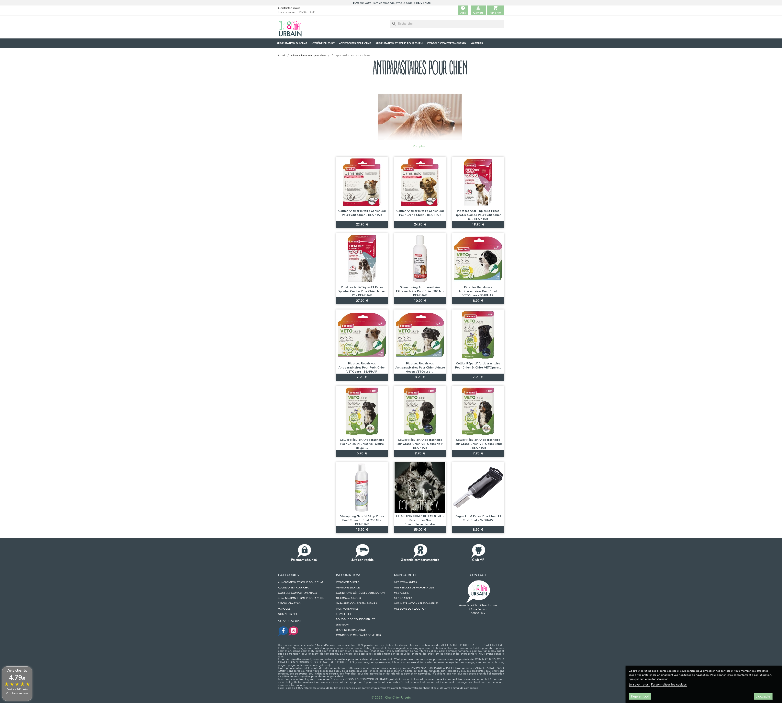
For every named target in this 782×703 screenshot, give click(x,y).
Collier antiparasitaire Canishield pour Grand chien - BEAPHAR (420, 213)
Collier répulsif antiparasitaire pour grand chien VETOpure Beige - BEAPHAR (478, 444)
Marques (284, 609)
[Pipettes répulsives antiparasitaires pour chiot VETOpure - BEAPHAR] (478, 258)
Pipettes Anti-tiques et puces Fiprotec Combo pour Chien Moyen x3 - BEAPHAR (361, 291)
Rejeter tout (640, 696)
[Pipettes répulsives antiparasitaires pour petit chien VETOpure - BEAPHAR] (362, 334)
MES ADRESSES (403, 598)
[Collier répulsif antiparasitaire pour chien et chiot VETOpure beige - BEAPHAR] (362, 411)
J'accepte (763, 696)
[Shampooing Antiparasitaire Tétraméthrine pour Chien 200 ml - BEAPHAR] (420, 258)
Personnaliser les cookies (669, 684)
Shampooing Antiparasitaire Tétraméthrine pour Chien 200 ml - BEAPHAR (420, 291)
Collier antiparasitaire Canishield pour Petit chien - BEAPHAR (362, 213)
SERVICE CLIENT (345, 614)
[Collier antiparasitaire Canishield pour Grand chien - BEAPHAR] (420, 182)
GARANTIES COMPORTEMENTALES (356, 603)
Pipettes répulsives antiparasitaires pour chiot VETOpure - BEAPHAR (478, 291)
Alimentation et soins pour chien (301, 598)
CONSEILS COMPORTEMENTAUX (297, 593)
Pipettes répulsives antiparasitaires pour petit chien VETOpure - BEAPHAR (362, 368)
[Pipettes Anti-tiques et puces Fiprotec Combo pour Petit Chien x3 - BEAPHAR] (478, 182)
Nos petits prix (288, 614)
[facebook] (283, 631)
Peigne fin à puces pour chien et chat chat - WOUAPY (478, 518)
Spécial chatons (289, 603)
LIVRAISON (342, 624)
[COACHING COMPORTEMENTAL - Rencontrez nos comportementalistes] (420, 487)
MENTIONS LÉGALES (348, 587)
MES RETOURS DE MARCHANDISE (414, 587)
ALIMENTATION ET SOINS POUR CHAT (300, 582)
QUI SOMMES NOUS (348, 598)
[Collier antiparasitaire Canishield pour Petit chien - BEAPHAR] (362, 182)
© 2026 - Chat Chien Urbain (391, 697)
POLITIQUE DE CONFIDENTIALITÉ (355, 619)
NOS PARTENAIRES (347, 609)
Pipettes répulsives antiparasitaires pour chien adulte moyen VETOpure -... (420, 368)
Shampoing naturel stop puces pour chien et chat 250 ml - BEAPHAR (362, 520)
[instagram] (293, 631)
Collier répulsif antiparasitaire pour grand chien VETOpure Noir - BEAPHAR (420, 444)
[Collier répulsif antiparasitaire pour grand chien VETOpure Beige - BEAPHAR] (478, 411)
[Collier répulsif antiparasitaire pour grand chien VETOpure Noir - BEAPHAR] (420, 411)
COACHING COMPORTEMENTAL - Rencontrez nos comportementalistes (420, 520)
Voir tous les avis (17, 693)
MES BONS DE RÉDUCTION (410, 609)
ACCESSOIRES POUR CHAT (294, 587)
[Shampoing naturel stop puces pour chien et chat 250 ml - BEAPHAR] (362, 487)
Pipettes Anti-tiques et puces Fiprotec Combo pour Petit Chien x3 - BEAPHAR (478, 215)
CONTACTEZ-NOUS (347, 582)
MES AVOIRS (401, 593)
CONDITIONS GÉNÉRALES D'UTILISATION (360, 593)
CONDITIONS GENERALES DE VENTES (358, 635)
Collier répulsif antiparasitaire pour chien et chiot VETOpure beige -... (362, 444)
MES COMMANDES (405, 582)
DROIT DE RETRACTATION (351, 630)
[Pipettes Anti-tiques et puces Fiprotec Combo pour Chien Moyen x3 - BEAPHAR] (362, 258)
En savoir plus (639, 684)
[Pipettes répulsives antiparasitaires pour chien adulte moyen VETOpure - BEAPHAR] (420, 334)
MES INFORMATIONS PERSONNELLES (416, 603)
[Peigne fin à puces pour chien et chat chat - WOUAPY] (478, 487)
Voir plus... (420, 146)
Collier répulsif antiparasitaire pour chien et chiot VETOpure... (478, 366)
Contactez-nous (289, 8)
